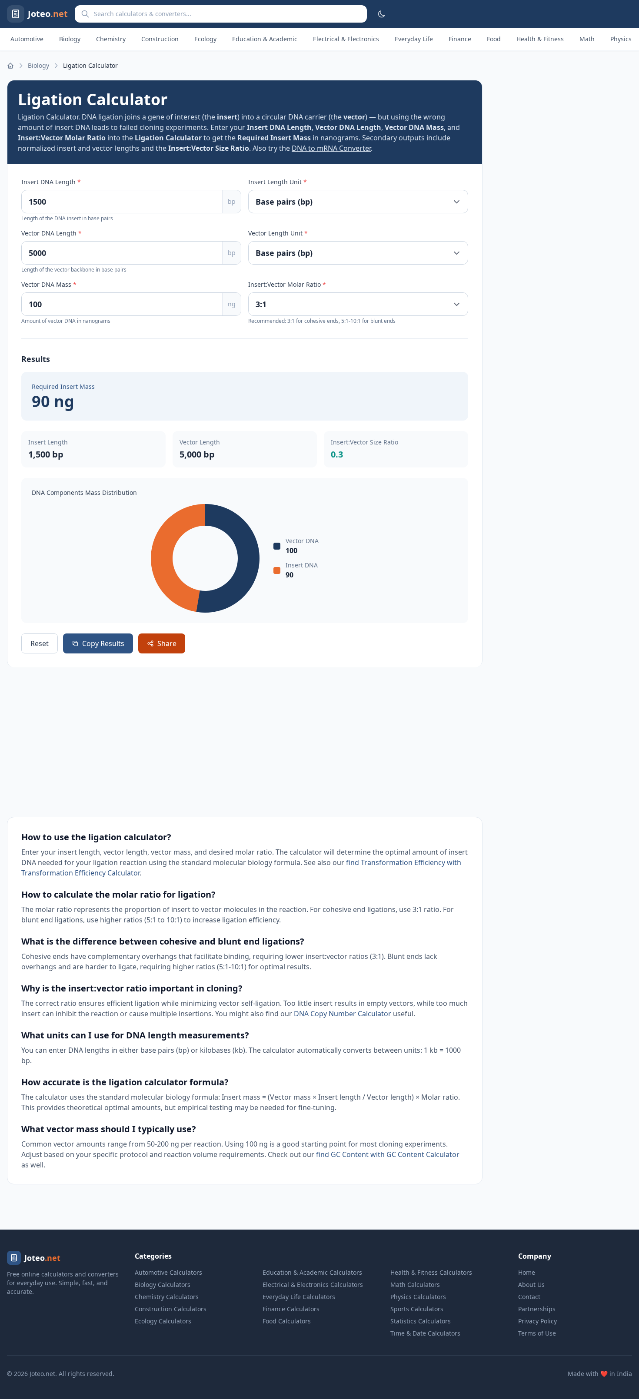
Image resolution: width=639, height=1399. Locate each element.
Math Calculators (415, 1284)
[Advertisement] (245, 742)
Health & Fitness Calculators (431, 1272)
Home (526, 1272)
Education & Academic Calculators (312, 1272)
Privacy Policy (537, 1321)
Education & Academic (264, 39)
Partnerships (537, 1309)
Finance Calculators (291, 1309)
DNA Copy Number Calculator (342, 1013)
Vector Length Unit (278, 233)
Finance (460, 39)
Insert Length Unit (277, 182)
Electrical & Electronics (346, 39)
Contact (529, 1297)
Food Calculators (287, 1321)
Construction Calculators (170, 1309)
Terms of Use (537, 1333)
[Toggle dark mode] (381, 14)
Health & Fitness (540, 39)
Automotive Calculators (168, 1272)
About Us (531, 1284)
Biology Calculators (162, 1284)
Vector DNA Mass (49, 284)
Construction (160, 39)
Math (587, 39)
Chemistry (111, 39)
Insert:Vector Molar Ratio (287, 284)
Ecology (205, 39)
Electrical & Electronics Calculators (313, 1284)
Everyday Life (414, 39)
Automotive (26, 39)
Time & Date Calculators (425, 1333)
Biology (69, 39)
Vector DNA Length (51, 233)
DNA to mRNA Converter (331, 148)
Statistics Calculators (420, 1321)
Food (494, 39)
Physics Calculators (418, 1297)
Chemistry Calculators (167, 1297)
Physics (621, 39)
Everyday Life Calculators (299, 1297)
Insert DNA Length (51, 182)
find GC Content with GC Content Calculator (387, 1154)
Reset (39, 643)
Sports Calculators (416, 1309)
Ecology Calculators (163, 1321)
